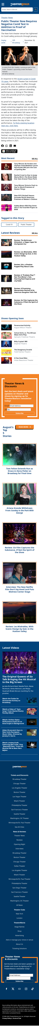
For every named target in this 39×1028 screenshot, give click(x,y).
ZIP (6, 409)
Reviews (19, 840)
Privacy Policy (6, 1018)
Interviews (20, 849)
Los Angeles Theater (19, 788)
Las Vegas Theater (19, 796)
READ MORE (24, 427)
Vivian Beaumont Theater (23, 360)
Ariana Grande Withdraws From (19, 510)
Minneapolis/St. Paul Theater (19, 823)
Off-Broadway (16, 41)
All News (19, 905)
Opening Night (19, 844)
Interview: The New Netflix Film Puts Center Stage (19, 589)
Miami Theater (19, 801)
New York (19, 914)
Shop (20, 931)
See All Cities (19, 827)
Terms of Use (17, 1018)
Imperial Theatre (20, 344)
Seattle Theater (19, 814)
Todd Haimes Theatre (22, 352)
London (19, 918)
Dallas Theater (19, 866)
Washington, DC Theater (19, 818)
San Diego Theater (19, 888)
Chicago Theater (19, 783)
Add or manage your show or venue (19, 940)
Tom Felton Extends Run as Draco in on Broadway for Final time (19, 471)
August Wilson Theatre (22, 327)
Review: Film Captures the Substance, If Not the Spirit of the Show (19, 550)
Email (7, 406)
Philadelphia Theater (19, 805)
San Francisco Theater (19, 810)
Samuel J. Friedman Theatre (24, 337)
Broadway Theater (19, 779)
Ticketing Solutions (19, 948)
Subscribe (19, 413)
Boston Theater (19, 792)
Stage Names (19, 927)
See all (35, 159)
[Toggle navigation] (1, 4)
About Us (19, 944)
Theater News (7, 17)
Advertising (19, 935)
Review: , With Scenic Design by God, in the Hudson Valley (19, 629)
